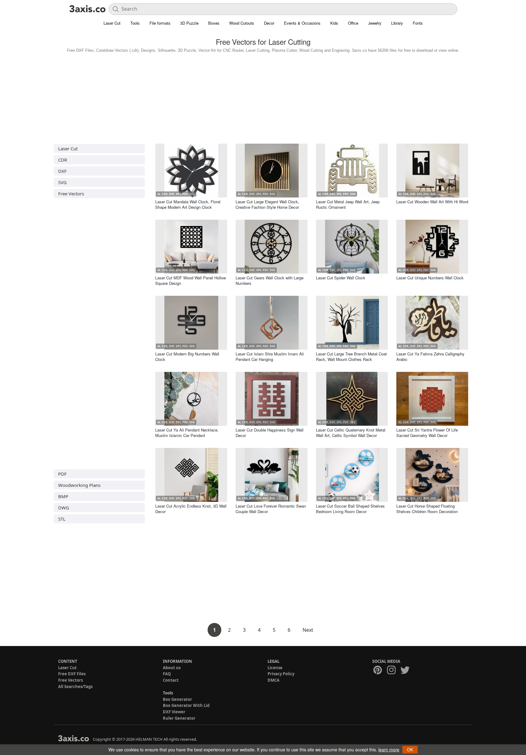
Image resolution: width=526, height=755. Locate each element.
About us (172, 667)
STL (61, 519)
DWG (63, 508)
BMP (63, 496)
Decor (269, 23)
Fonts (418, 23)
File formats (159, 23)
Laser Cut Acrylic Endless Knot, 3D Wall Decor (190, 508)
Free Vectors (71, 193)
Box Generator (177, 699)
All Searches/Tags (75, 686)
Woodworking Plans (79, 485)
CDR (62, 160)
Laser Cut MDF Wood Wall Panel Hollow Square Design (190, 280)
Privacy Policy (281, 673)
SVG (62, 182)
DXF (62, 171)
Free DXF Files (72, 673)
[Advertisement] (263, 96)
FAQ (167, 673)
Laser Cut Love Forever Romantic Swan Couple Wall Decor (271, 508)
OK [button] (410, 749)
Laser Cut (112, 23)
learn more (388, 749)
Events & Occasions (302, 23)
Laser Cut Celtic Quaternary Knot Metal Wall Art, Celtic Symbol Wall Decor (350, 432)
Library (397, 23)
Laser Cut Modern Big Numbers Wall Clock (187, 356)
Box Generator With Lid (186, 705)
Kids (334, 23)
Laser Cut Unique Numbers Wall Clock (430, 278)
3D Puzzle (189, 23)
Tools (135, 23)
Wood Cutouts (241, 23)
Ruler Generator (179, 718)
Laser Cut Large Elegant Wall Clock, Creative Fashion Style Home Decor (267, 204)
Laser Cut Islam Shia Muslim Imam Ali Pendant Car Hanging (270, 356)
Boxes (213, 23)
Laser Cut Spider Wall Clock (340, 278)
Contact (171, 680)
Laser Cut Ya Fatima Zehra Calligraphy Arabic (430, 356)
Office (353, 23)
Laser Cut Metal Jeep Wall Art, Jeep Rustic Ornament (348, 204)
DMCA (273, 680)
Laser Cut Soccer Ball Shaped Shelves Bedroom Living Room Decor (350, 508)
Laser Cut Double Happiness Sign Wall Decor (269, 432)
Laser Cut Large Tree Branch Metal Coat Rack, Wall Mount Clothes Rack (351, 356)
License (275, 667)
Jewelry (374, 23)
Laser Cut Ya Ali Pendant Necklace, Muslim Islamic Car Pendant (187, 432)
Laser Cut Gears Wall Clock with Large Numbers (269, 280)
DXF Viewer (174, 712)
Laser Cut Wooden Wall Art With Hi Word (432, 201)
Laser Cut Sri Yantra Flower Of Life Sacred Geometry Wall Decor (427, 432)
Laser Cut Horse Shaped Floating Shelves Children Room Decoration (427, 508)
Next (308, 630)
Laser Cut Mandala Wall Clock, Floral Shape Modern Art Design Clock (187, 204)
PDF (62, 474)
